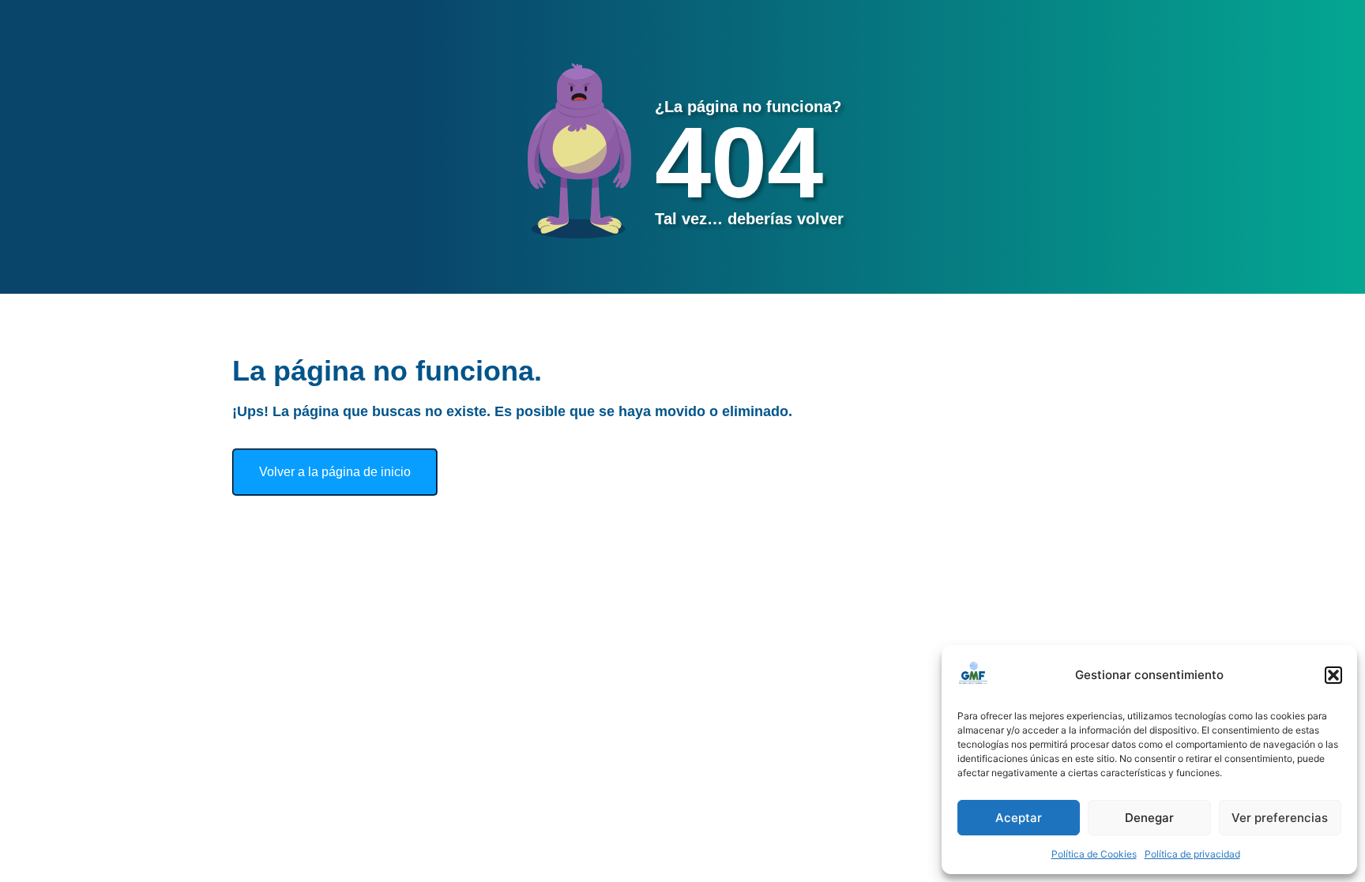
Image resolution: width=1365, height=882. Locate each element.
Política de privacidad (1192, 854)
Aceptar (1018, 817)
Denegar (1149, 817)
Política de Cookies (1094, 854)
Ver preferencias (1280, 817)
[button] (1333, 675)
